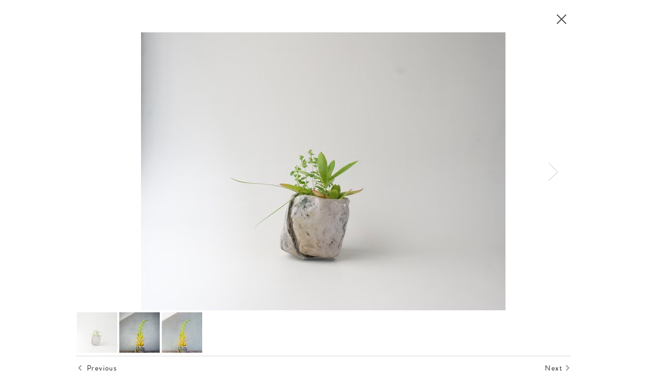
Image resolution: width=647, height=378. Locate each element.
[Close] (561, 19)
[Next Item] (553, 171)
